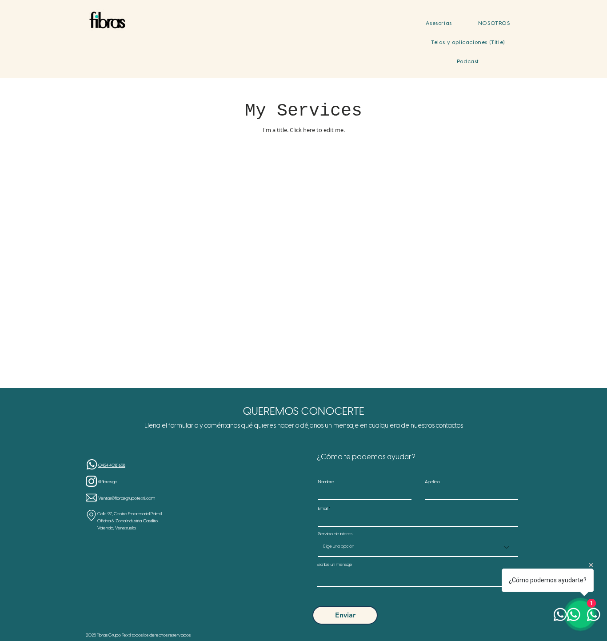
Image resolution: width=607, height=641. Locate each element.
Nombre (326, 482)
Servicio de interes (335, 534)
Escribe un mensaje (334, 565)
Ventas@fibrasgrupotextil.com (126, 498)
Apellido (432, 482)
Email (322, 509)
